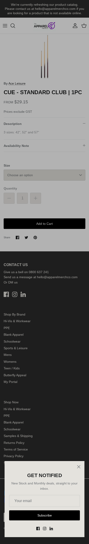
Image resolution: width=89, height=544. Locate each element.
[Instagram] (44, 528)
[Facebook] (38, 528)
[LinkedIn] (51, 528)
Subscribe (44, 515)
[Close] (79, 467)
